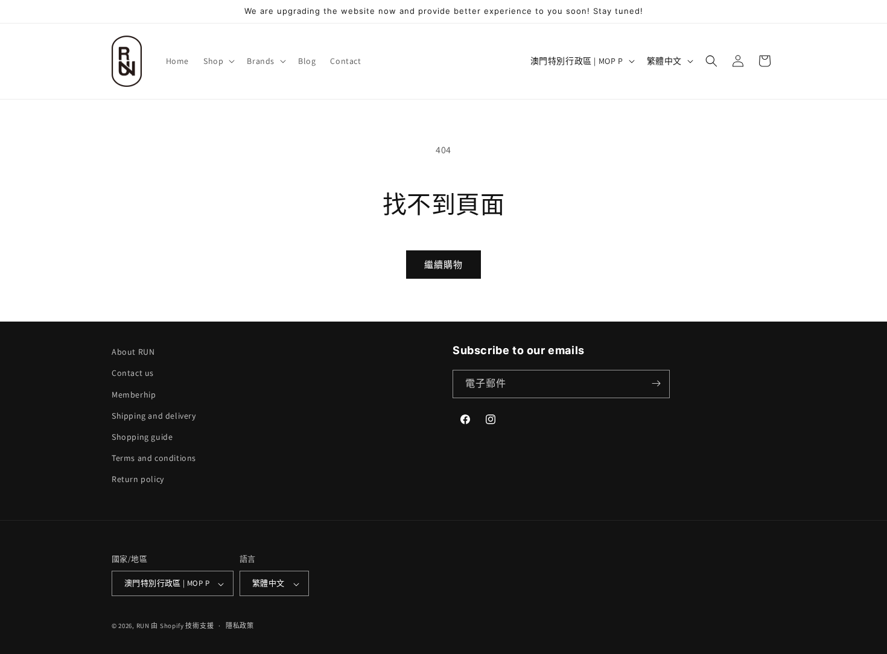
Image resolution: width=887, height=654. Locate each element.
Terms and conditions (154, 457)
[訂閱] (656, 383)
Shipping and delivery (154, 415)
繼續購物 (443, 264)
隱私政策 (240, 625)
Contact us (133, 372)
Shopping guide (142, 436)
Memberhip (134, 394)
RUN (143, 626)
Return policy (138, 479)
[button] (218, 61)
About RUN (133, 351)
